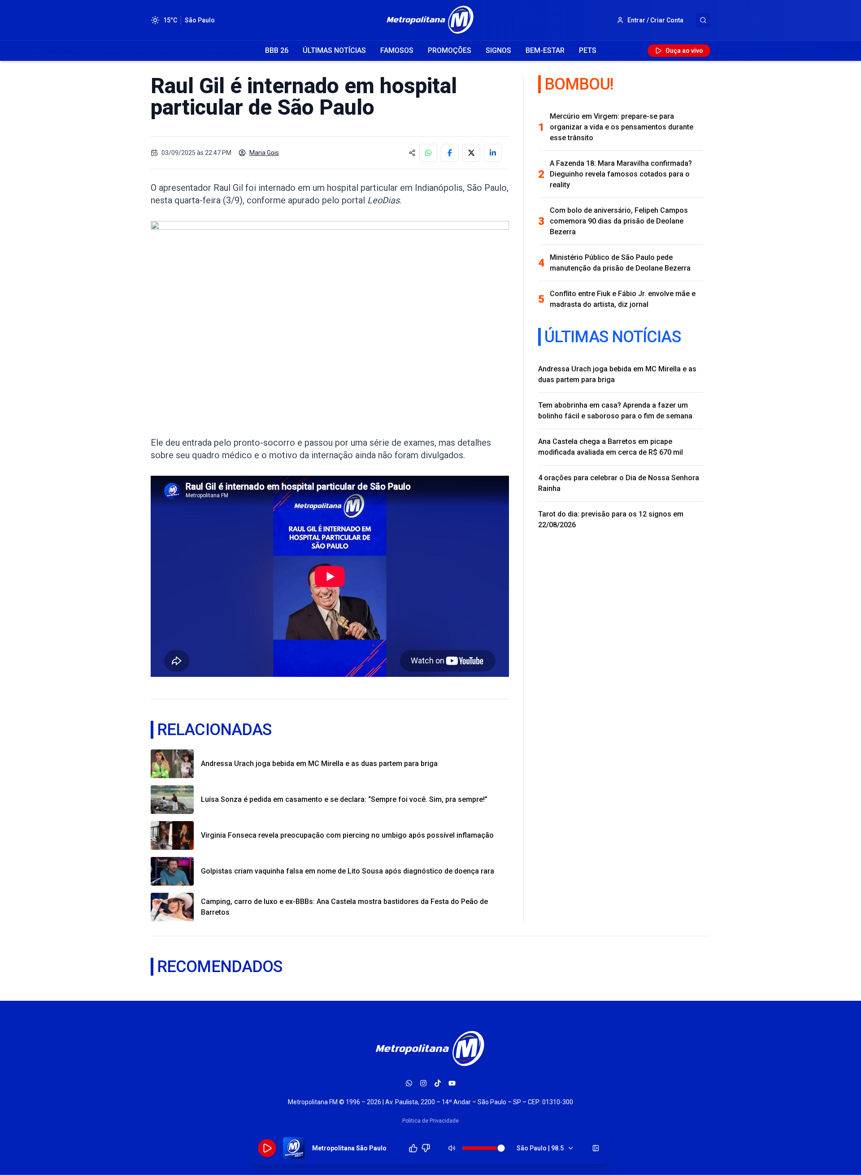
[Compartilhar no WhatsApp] (428, 153)
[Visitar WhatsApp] (409, 1083)
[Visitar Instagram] (423, 1083)
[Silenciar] (452, 1148)
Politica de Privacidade (430, 1121)
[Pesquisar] (703, 20)
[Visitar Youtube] (452, 1083)
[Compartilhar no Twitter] (471, 153)
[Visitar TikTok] (437, 1083)
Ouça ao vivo (684, 50)
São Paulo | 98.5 (540, 1148)
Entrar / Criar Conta (655, 20)
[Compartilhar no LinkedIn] (493, 153)
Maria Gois (264, 152)
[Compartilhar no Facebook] (450, 153)
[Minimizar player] (596, 1148)
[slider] (501, 1148)
